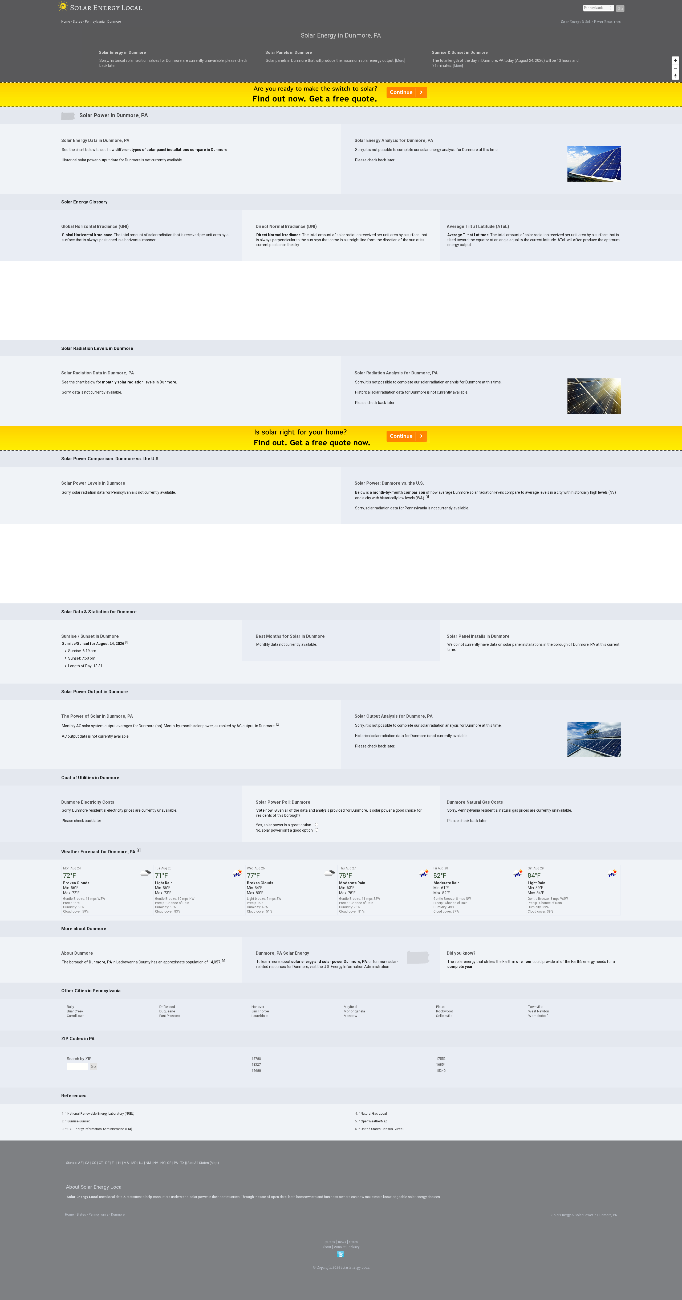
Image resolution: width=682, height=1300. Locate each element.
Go (620, 8)
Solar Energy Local (106, 7)
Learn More (284, 651)
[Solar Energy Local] (64, 7)
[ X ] (424, 608)
